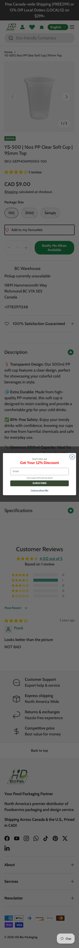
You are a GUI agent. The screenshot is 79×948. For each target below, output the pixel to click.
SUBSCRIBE (39, 483)
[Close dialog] (72, 456)
